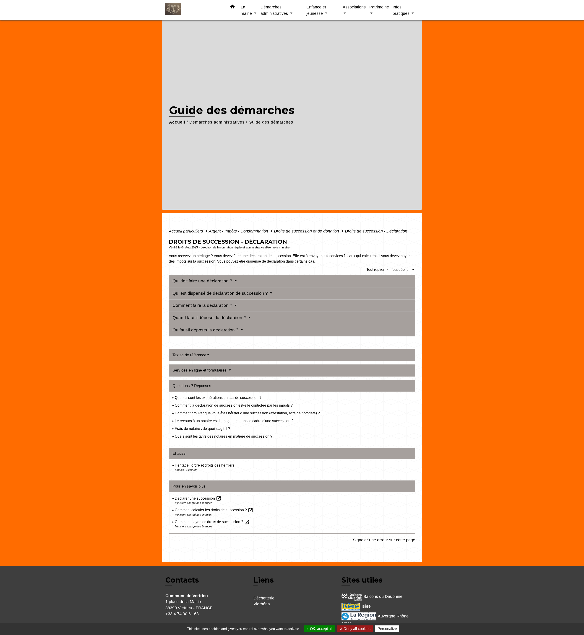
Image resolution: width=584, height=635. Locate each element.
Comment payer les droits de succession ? (212, 522)
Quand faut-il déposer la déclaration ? (209, 317)
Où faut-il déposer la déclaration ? (206, 330)
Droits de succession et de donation (307, 231)
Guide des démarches (271, 122)
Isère (366, 606)
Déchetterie (263, 598)
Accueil (177, 122)
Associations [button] (354, 7)
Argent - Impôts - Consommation (239, 231)
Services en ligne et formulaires (200, 370)
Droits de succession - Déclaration (376, 231)
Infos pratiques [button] (402, 10)
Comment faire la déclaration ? (202, 305)
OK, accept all (321, 629)
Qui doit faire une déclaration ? (202, 281)
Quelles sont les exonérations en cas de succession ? (218, 398)
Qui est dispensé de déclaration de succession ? (220, 293)
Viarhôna (261, 604)
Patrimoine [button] (379, 7)
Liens (263, 580)
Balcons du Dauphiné (382, 596)
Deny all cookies (356, 629)
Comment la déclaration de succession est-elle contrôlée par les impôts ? (234, 405)
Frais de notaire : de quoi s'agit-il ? (202, 429)
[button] (232, 7)
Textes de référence (189, 355)
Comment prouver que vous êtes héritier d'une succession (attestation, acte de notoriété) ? (247, 413)
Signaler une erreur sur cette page (384, 540)
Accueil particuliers (186, 231)
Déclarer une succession (198, 498)
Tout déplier (403, 269)
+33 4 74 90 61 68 (182, 614)
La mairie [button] (247, 10)
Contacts (182, 580)
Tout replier (378, 269)
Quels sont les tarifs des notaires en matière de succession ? (223, 436)
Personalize (387, 629)
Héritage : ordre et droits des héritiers (204, 465)
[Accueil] (193, 10)
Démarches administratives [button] (275, 10)
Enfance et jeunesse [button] (316, 10)
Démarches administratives (217, 122)
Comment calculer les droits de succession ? (214, 510)
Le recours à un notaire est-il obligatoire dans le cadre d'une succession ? (234, 421)
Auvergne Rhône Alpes (375, 620)
